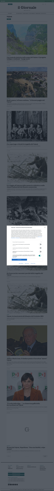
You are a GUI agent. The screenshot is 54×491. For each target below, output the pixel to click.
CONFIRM (19, 259)
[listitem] (27, 242)
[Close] (45, 228)
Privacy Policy (33, 263)
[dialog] (27, 245)
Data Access (27, 263)
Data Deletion (21, 263)
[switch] (40, 244)
